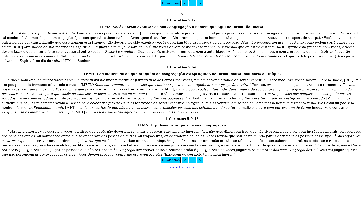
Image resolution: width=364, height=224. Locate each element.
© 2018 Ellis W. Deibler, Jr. (182, 167)
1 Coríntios (170, 3)
